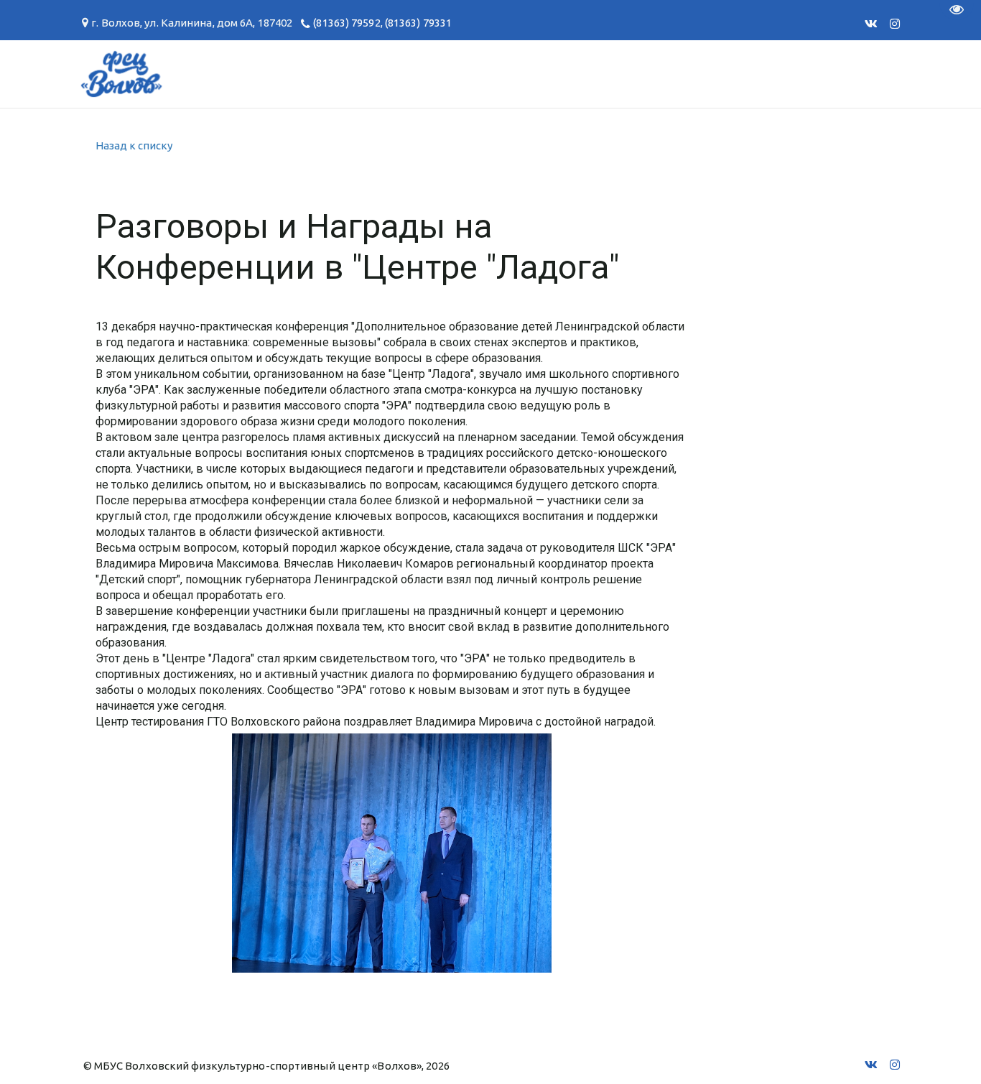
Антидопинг (497, 74)
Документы (274, 74)
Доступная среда (632, 74)
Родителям (383, 74)
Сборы (128, 74)
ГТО (192, 74)
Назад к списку (134, 145)
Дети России (769, 74)
